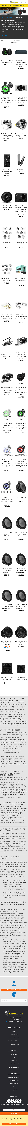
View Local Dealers (14, 990)
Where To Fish (14, 1090)
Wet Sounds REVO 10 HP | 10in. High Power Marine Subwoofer (7, 606)
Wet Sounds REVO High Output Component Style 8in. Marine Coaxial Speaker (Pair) (21, 463)
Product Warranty (14, 1064)
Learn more (11, 1121)
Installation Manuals (14, 1077)
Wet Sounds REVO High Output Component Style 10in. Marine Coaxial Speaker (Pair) (7, 499)
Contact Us (14, 1060)
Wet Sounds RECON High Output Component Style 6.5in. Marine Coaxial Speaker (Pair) (21, 391)
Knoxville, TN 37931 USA (15, 1021)
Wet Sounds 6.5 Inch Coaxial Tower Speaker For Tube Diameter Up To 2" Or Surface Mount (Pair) (7, 100)
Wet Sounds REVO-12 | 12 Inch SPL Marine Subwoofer (21, 642)
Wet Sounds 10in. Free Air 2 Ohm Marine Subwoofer (7, 534)
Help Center (14, 1083)
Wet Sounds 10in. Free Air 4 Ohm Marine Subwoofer (21, 534)
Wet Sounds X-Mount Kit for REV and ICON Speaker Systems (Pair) (7, 316)
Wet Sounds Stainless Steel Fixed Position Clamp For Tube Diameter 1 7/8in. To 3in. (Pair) (21, 354)
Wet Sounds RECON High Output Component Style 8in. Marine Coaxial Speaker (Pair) (21, 427)
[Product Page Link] (7, 52)
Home (2, 17)
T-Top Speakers (14, 1044)
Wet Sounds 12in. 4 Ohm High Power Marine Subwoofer (21, 570)
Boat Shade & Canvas (14, 1041)
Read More (5, 35)
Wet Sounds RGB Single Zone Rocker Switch (7, 171)
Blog (14, 1057)
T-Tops (14, 1031)
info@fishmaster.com (15, 1018)
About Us (14, 1054)
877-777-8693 (15, 1019)
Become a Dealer (14, 1067)
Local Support (14, 1087)
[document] (14, 1120)
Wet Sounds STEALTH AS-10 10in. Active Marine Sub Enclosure (7, 679)
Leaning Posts (14, 1034)
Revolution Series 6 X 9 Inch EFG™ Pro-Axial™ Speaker (21, 135)
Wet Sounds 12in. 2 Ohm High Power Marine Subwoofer (7, 570)
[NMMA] (14, 1105)
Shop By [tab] (3, 40)
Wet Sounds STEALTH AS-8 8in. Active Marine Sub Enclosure (21, 679)
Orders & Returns (14, 1080)
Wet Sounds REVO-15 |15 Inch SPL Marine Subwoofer (6, 642)
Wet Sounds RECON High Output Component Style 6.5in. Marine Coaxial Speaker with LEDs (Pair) (7, 427)
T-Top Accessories (10, 17)
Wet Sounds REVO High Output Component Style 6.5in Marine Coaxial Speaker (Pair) (7, 463)
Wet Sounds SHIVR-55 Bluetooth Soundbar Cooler (21, 280)
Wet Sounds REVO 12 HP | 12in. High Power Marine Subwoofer (21, 606)
